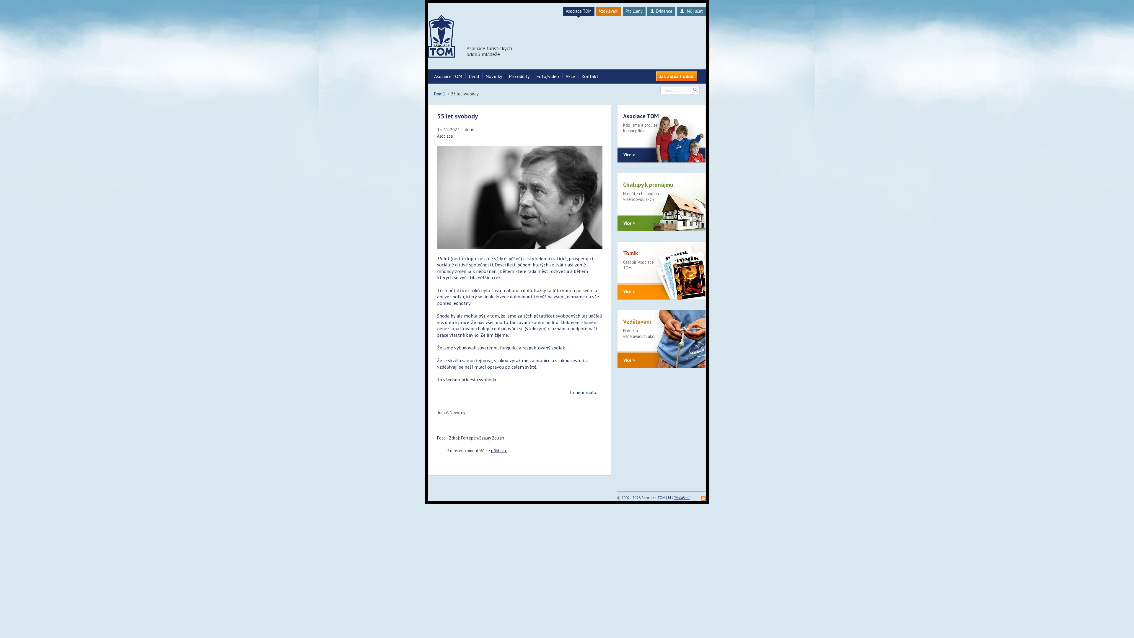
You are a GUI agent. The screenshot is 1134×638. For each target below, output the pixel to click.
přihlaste (499, 450)
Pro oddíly (519, 76)
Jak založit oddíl (676, 76)
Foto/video (547, 76)
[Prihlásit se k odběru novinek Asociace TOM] (703, 497)
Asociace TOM (579, 11)
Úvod (474, 76)
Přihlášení (682, 497)
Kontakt (589, 76)
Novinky (493, 76)
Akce (570, 76)
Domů (439, 94)
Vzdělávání (608, 11)
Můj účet (694, 11)
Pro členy (634, 11)
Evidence (664, 11)
